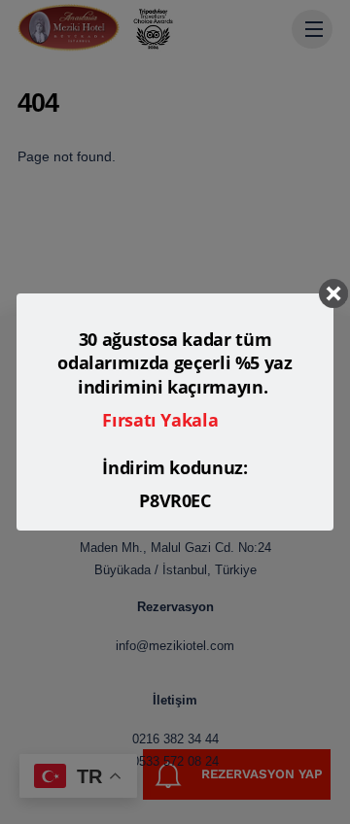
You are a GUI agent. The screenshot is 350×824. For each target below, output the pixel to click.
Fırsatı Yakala (160, 419)
